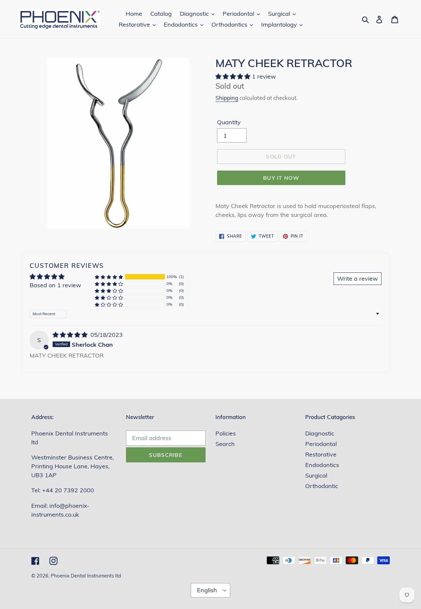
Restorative (320, 454)
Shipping (226, 97)
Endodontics (322, 465)
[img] (71, 335)
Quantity (229, 122)
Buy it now (281, 178)
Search (225, 444)
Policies (225, 433)
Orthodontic (321, 486)
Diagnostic (319, 433)
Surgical (316, 475)
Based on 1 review (55, 285)
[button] (233, 76)
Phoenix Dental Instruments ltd (86, 576)
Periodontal (321, 444)
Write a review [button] (357, 278)
